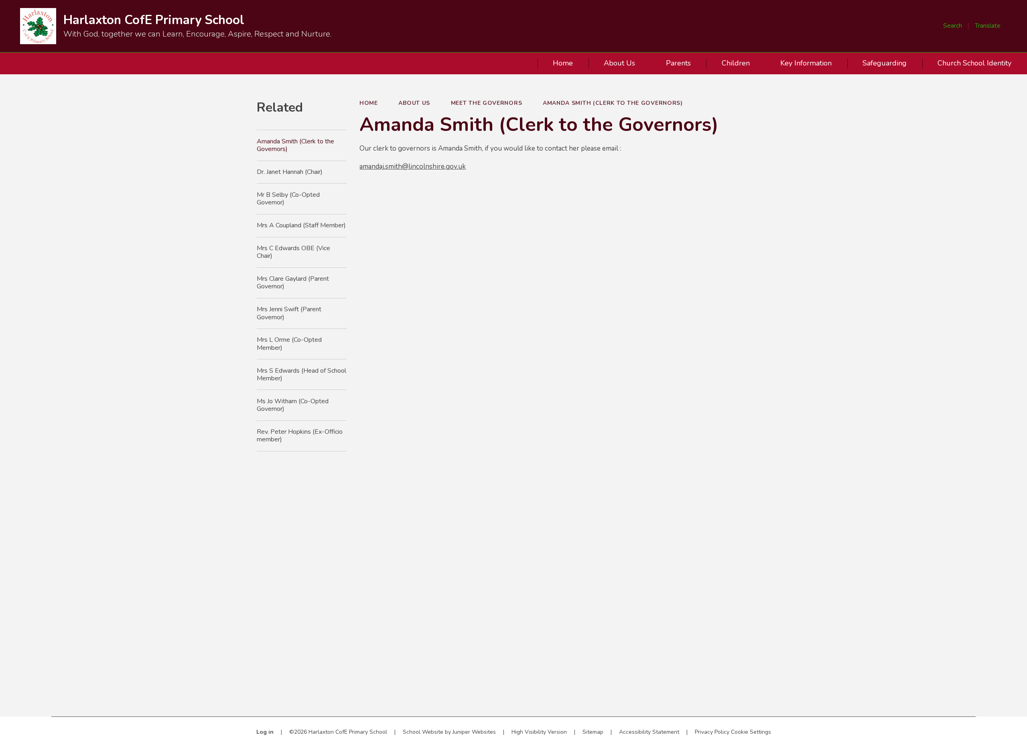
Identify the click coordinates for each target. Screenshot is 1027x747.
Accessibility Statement (649, 732)
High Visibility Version (539, 732)
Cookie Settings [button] (751, 732)
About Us (414, 103)
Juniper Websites (474, 732)
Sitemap (593, 732)
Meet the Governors (486, 103)
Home (368, 103)
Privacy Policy (712, 732)
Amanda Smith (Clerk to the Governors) (613, 103)
